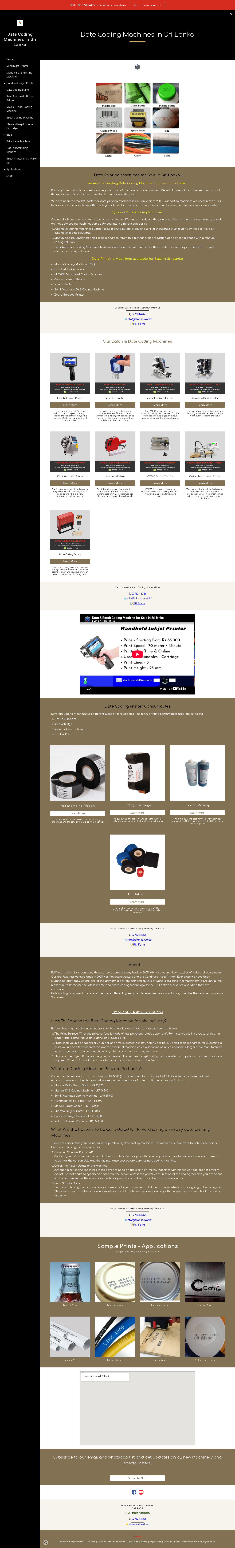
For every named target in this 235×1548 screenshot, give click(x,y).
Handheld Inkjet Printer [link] (20, 83)
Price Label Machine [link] (18, 141)
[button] (231, 15)
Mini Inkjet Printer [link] (17, 66)
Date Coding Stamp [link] (18, 89)
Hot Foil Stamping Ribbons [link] (17, 150)
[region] (117, 5)
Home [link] (10, 59)
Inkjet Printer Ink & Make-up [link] (22, 160)
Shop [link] (9, 175)
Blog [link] (9, 134)
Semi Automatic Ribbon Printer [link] (20, 98)
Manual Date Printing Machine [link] (19, 74)
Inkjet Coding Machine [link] (19, 117)
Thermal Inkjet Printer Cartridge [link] (19, 126)
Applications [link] (13, 169)
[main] (137, 35)
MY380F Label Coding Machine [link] (19, 109)
